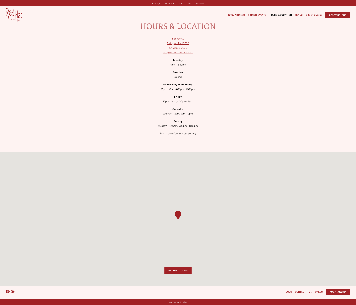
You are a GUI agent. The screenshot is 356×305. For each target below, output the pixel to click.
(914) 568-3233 (195, 3)
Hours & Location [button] (281, 15)
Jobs (289, 291)
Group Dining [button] (236, 15)
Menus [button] (299, 15)
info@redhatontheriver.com (178, 52)
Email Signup (338, 292)
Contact (300, 291)
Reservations (337, 15)
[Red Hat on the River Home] (14, 15)
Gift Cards (316, 291)
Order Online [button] (314, 15)
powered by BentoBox (178, 302)
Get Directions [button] (178, 270)
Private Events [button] (257, 15)
